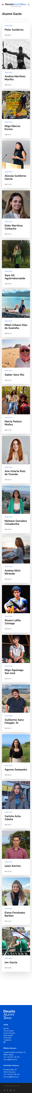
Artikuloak (7, 1038)
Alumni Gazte (8, 26)
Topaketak (7, 1040)
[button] (3, 4)
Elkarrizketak (8, 1035)
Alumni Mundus (9, 1033)
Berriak (6, 1028)
